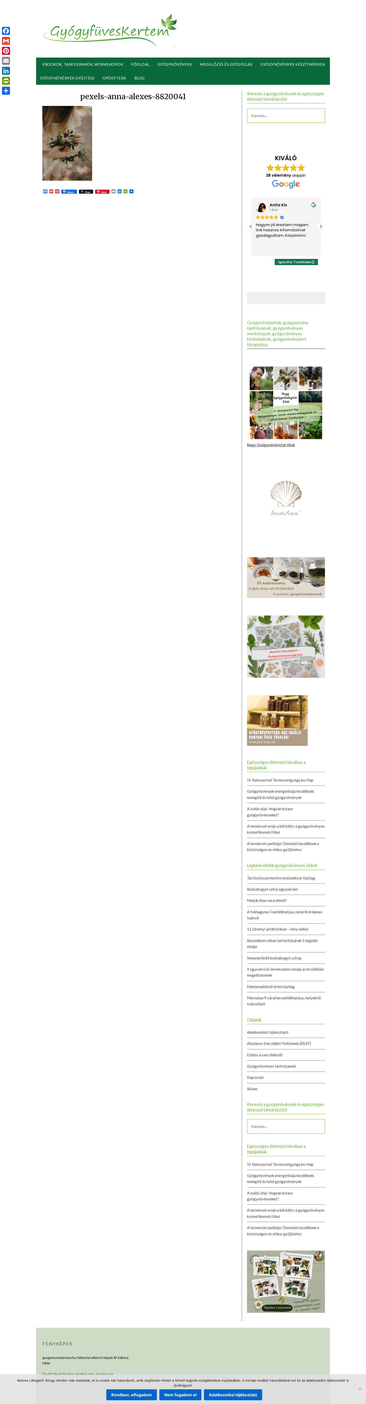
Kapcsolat (255, 1077)
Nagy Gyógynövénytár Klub (271, 445)
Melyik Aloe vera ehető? (267, 900)
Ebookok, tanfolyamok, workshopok (82, 64)
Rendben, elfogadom (131, 1394)
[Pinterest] (6, 51)
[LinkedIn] (6, 71)
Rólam (252, 1089)
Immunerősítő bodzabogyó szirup (274, 958)
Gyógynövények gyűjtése (67, 78)
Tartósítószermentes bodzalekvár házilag (281, 878)
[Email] (6, 61)
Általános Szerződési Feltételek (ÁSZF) (279, 1043)
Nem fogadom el (180, 1394)
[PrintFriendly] (6, 81)
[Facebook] (6, 31)
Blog (139, 78)
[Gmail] (6, 41)
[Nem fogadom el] (359, 1389)
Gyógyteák (114, 78)
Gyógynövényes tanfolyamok (271, 1066)
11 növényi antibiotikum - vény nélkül (277, 929)
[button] (321, 226)
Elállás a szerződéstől (264, 1055)
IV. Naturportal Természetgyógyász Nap (280, 780)
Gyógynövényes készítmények (292, 64)
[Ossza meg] (6, 91)
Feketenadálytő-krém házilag (271, 986)
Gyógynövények (175, 64)
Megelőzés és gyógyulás (226, 64)
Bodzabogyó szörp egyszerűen (272, 889)
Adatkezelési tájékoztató (267, 1032)
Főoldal (140, 64)
